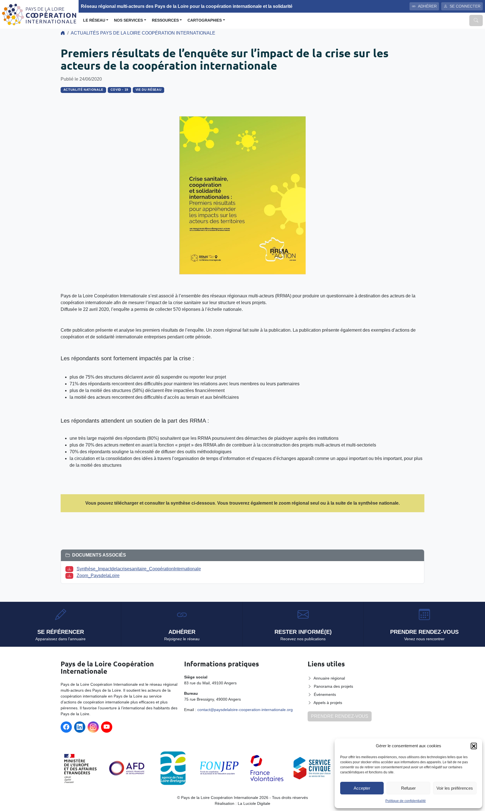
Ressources (165, 20)
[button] (474, 746)
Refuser (408, 788)
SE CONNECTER (465, 6)
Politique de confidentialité (405, 801)
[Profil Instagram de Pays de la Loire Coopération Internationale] (93, 727)
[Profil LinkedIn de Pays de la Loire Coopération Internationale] (79, 727)
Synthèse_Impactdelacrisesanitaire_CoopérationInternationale (139, 568)
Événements (325, 694)
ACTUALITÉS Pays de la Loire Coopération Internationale (143, 33)
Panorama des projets (333, 686)
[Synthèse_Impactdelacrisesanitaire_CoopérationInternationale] (70, 568)
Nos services (128, 20)
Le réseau (94, 20)
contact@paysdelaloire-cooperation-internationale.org (245, 709)
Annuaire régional (329, 678)
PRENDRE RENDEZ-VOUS (339, 716)
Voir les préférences (454, 788)
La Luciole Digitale (254, 803)
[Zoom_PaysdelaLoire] (70, 575)
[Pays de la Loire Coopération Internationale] (39, 14)
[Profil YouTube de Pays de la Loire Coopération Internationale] (106, 727)
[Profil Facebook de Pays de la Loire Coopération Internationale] (66, 727)
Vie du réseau (149, 89)
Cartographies (204, 20)
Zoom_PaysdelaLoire (98, 575)
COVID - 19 (120, 89)
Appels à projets (328, 702)
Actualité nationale (83, 89)
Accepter (362, 788)
